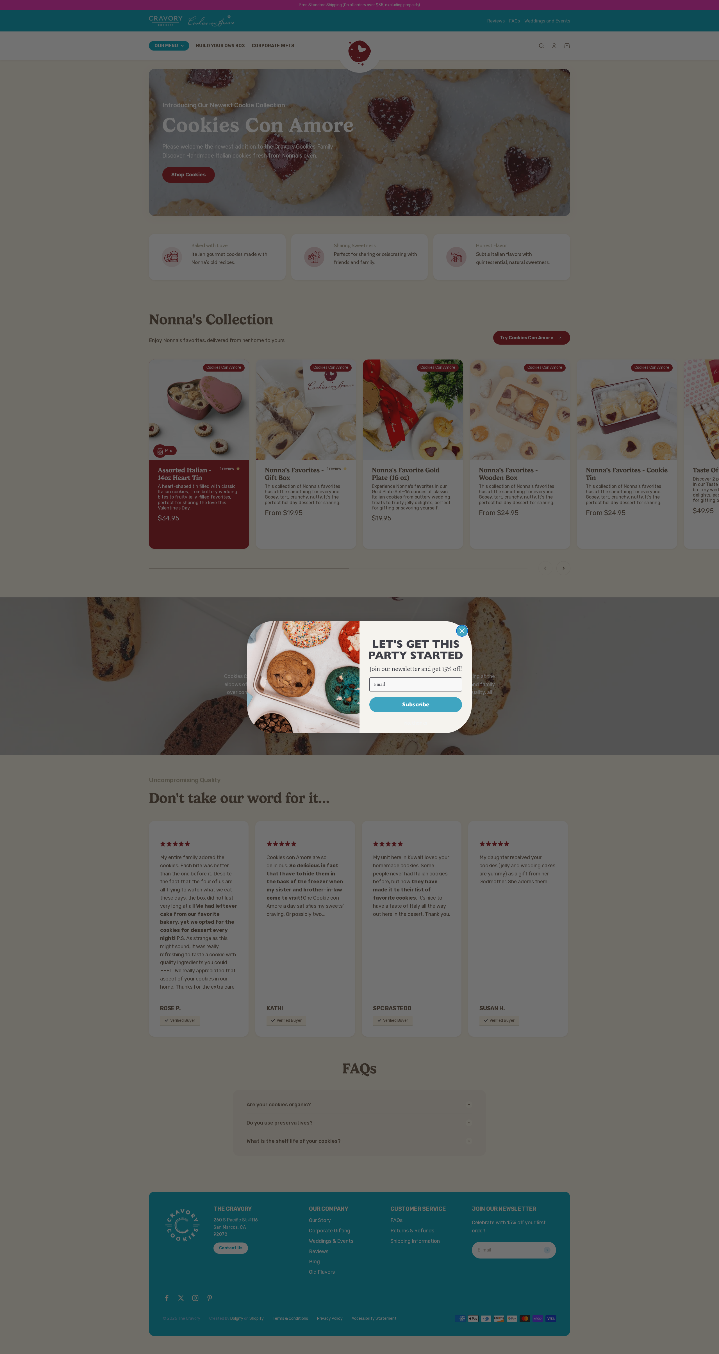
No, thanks (415, 723)
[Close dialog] (462, 630)
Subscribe (415, 704)
